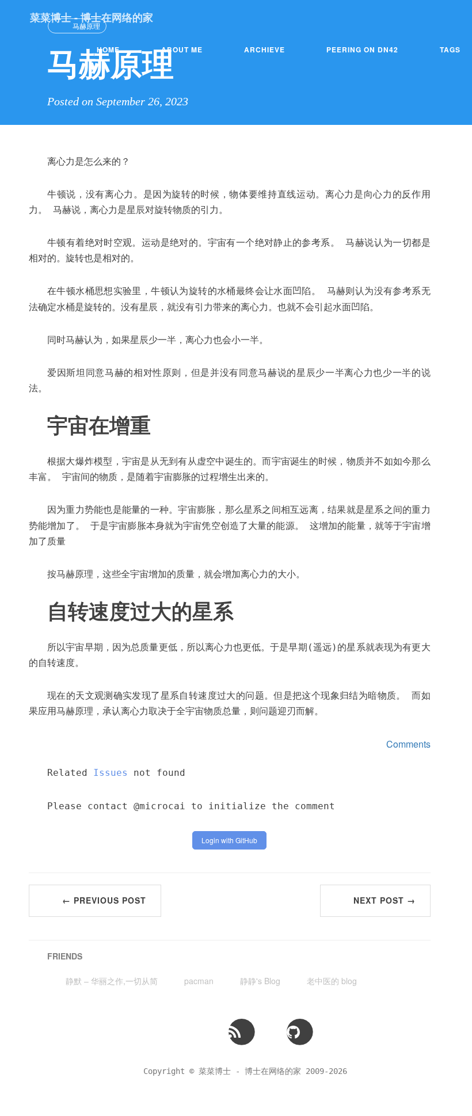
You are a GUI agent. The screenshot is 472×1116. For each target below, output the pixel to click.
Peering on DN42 (362, 49)
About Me (182, 49)
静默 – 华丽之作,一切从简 (112, 981)
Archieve (264, 49)
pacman (199, 981)
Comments (408, 744)
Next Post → (384, 900)
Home (108, 49)
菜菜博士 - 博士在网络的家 (91, 17)
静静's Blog (260, 981)
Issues (110, 772)
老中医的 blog (332, 981)
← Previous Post (104, 900)
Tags (450, 49)
